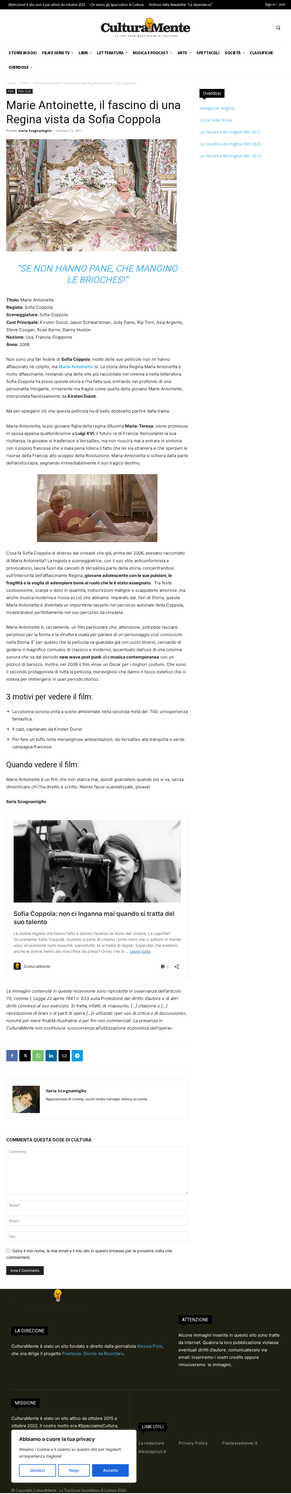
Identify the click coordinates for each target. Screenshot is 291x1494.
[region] (73, 1456)
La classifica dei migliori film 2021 (230, 132)
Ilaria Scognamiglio (34, 130)
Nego (74, 1470)
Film (25, 83)
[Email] (64, 1055)
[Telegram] (77, 1055)
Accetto (110, 1470)
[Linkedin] (51, 1055)
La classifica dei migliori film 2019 (230, 156)
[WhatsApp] (38, 1055)
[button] (278, 27)
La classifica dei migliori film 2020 (230, 144)
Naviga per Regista (216, 108)
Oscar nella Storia (215, 120)
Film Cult (24, 91)
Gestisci (37, 1470)
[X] (25, 1055)
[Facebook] (12, 1055)
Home (11, 83)
